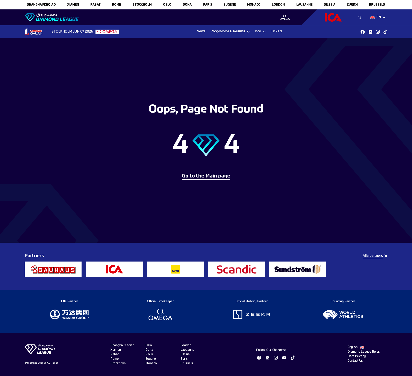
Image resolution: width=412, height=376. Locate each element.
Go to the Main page (206, 176)
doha (187, 4)
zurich (352, 4)
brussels (377, 4)
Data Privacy (357, 356)
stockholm (142, 4)
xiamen (73, 4)
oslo (167, 4)
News (201, 31)
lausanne (304, 4)
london (278, 4)
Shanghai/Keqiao (41, 4)
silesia (329, 4)
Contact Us (355, 360)
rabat (95, 4)
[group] (284, 17)
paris (207, 4)
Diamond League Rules (364, 351)
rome (116, 4)
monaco (254, 4)
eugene (230, 4)
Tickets (277, 31)
